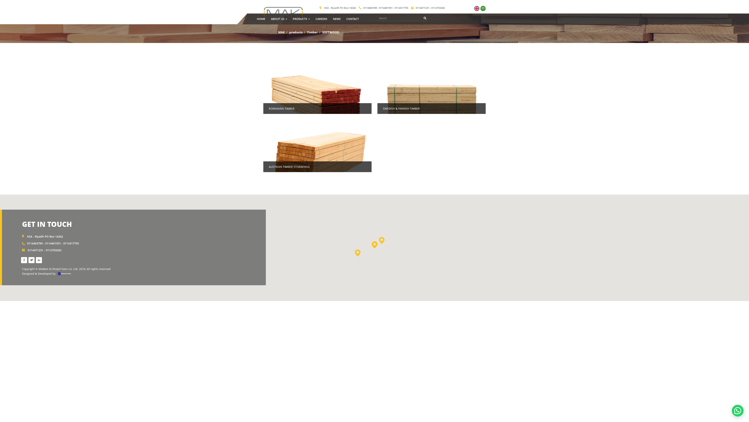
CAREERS (321, 19)
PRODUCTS (300, 19)
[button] (374, 244)
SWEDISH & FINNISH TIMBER (401, 108)
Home (261, 19)
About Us (278, 19)
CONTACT (352, 19)
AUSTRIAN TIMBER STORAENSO (289, 167)
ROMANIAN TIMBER (282, 108)
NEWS (337, 19)
